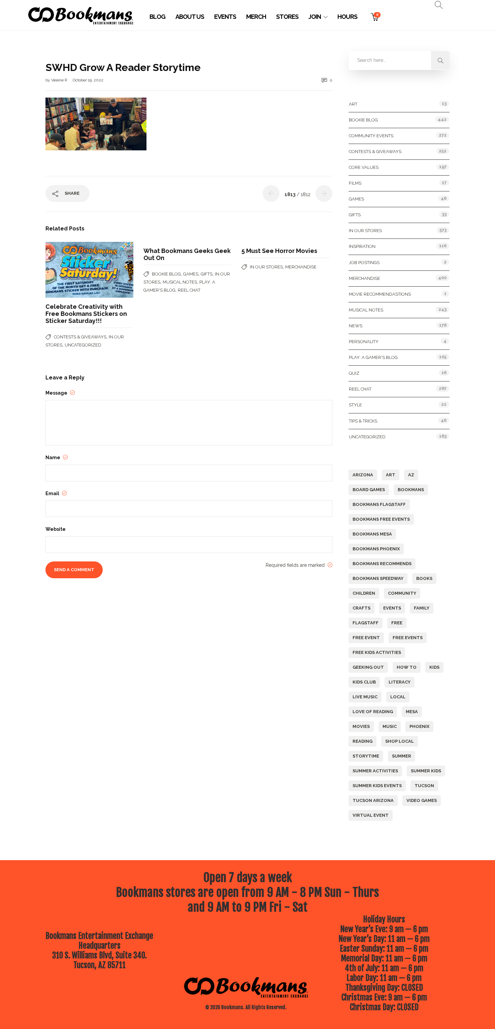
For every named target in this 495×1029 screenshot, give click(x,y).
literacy (399, 682)
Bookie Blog (166, 274)
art (390, 474)
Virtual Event (371, 815)
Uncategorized (83, 344)
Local (397, 696)
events (392, 608)
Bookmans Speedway (378, 578)
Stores (287, 16)
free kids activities (377, 652)
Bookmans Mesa (372, 534)
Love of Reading (373, 711)
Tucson (424, 785)
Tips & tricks (363, 421)
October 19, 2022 (88, 80)
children (364, 593)
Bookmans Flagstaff (379, 504)
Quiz (354, 373)
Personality (363, 341)
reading (362, 741)
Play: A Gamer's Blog (373, 357)
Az (411, 474)
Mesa (412, 711)
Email (52, 493)
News (355, 325)
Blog (157, 16)
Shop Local (399, 741)
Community (402, 593)
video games (421, 800)
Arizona (363, 474)
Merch (256, 16)
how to (407, 667)
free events (408, 637)
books (424, 578)
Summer (401, 756)
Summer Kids (426, 770)
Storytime (366, 756)
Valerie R (59, 80)
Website (55, 529)
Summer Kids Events (377, 785)
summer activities (375, 770)
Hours (347, 16)
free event (366, 637)
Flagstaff (365, 622)
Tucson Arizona (373, 800)
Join (314, 16)
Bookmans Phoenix (376, 548)
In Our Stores (266, 266)
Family (421, 608)
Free (396, 622)
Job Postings (364, 262)
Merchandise (301, 266)
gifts (206, 274)
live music (365, 696)
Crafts (361, 608)
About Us (189, 16)
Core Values (363, 167)
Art (353, 104)
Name (53, 457)
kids (434, 667)
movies (361, 726)
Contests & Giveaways (80, 336)
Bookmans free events (381, 519)
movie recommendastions (380, 294)
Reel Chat (189, 290)
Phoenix (419, 726)
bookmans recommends (382, 563)
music (390, 726)
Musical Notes (180, 282)
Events (225, 16)
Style (355, 404)
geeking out (368, 667)
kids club (364, 682)
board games (369, 489)
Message (56, 393)
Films (355, 183)
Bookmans (411, 489)
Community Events (371, 135)
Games (190, 274)
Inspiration (362, 246)
